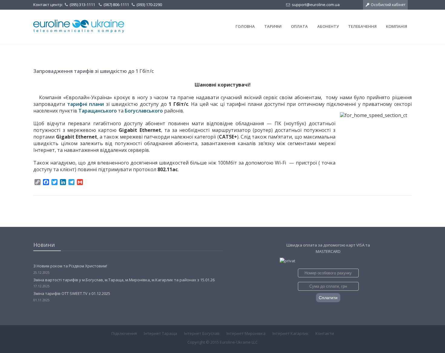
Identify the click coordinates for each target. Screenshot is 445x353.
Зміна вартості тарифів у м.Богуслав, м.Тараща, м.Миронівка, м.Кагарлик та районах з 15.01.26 (124, 280)
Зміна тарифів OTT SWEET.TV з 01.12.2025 (71, 293)
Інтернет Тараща (160, 333)
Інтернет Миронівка (245, 333)
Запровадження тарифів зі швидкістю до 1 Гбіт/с (93, 71)
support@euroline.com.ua (316, 4)
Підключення (124, 333)
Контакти (324, 333)
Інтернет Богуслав (201, 333)
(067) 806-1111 (116, 4)
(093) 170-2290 (149, 4)
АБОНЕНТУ (328, 26)
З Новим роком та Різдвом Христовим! (70, 266)
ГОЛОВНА (245, 26)
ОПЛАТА (299, 26)
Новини (44, 244)
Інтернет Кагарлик (290, 333)
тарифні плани (86, 104)
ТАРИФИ (273, 26)
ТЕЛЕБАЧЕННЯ (362, 26)
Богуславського (144, 110)
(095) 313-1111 (82, 4)
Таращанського (97, 110)
